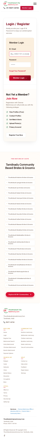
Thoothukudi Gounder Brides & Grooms (20, 214)
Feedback (23, 367)
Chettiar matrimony (26, 338)
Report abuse (25, 370)
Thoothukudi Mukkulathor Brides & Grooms (19, 236)
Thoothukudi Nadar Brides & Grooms (19, 193)
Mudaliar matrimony (26, 341)
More (4, 382)
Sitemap (23, 373)
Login (5, 335)
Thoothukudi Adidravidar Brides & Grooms (19, 242)
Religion (5, 361)
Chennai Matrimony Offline (25, 409)
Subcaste (6, 367)
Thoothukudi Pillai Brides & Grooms (19, 249)
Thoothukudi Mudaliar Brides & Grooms (20, 230)
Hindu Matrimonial (8, 344)
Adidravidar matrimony (27, 335)
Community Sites (15, 413)
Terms (5, 393)
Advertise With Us (15, 411)
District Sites (25, 411)
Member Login (27, 8)
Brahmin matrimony (26, 332)
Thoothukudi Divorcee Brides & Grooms (20, 285)
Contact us (24, 361)
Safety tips (6, 402)
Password (12, 60)
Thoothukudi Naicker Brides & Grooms (20, 254)
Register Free (7, 338)
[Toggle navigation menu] (35, 3)
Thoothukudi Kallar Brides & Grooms (19, 219)
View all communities (27, 347)
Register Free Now (16, 135)
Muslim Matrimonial (9, 350)
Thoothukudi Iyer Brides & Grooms (19, 188)
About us (6, 390)
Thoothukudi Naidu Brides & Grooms (19, 204)
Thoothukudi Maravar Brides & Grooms (20, 224)
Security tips (6, 399)
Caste (5, 364)
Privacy (5, 396)
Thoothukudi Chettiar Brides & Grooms (20, 209)
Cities (5, 370)
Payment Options (8, 353)
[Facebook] (4, 436)
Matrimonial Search (9, 341)
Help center (24, 364)
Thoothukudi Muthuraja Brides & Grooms (18, 272)
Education (6, 376)
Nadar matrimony (26, 344)
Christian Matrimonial (9, 347)
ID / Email (12, 49)
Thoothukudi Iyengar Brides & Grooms (20, 182)
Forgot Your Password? (17, 71)
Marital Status (7, 373)
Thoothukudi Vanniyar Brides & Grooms (20, 198)
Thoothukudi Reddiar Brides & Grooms (20, 259)
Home (5, 332)
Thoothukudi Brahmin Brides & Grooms (20, 177)
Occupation (6, 379)
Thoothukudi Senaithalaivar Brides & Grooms (19, 265)
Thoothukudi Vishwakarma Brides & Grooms (19, 279)
